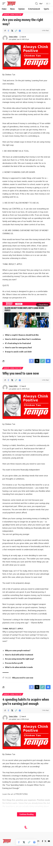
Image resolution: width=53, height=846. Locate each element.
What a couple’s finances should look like (22, 335)
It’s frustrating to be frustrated (18, 343)
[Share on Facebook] (8, 31)
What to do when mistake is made (19, 667)
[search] (36, 4)
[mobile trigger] (4, 3)
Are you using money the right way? (19, 659)
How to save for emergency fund (18, 347)
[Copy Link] (16, 31)
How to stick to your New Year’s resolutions (23, 339)
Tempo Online (13, 37)
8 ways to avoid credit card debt (18, 352)
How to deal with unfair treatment (19, 654)
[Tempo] (11, 3)
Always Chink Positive (13, 14)
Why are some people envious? (17, 650)
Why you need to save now (22, 678)
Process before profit (14, 663)
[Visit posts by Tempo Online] (5, 38)
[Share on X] (12, 31)
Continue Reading (26, 814)
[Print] (20, 31)
